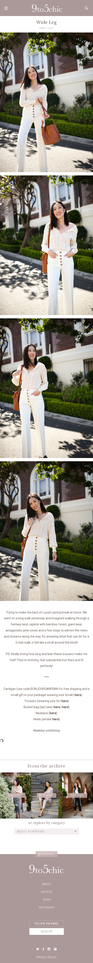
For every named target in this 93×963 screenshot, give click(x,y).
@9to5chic (46, 853)
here (78, 695)
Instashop (46, 907)
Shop (46, 899)
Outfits (46, 891)
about (46, 884)
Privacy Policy (46, 957)
